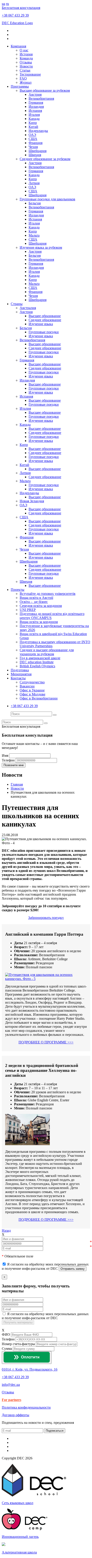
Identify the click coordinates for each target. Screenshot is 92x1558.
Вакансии (27, 686)
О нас (24, 50)
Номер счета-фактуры (18, 1344)
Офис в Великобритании (39, 698)
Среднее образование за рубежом (45, 159)
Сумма (7, 1348)
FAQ (23, 78)
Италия (34, 115)
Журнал (25, 82)
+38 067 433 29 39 (15, 15)
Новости (26, 66)
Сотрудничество (32, 682)
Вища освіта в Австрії (36, 598)
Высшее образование (45, 316)
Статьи (25, 70)
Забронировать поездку (46, 918)
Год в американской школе (40, 658)
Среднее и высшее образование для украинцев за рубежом (47, 652)
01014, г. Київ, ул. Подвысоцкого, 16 (29, 1369)
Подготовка (20, 670)
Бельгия (35, 203)
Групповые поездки (44, 332)
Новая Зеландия (32, 501)
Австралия (28, 308)
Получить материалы (18, 1322)
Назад (6, 1230)
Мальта (34, 235)
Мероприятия (21, 674)
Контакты (18, 678)
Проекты (17, 589)
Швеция (35, 155)
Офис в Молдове (32, 694)
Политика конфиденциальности (26, 1407)
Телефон (8, 1339)
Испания (35, 110)
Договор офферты (15, 1415)
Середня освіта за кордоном (41, 606)
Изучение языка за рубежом (41, 247)
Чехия (33, 147)
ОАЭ (32, 135)
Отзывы (26, 62)
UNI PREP (28, 610)
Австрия (35, 94)
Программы (20, 86)
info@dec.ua (11, 1384)
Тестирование (30, 74)
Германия (36, 102)
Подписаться (54, 1430)
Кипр (33, 123)
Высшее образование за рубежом (45, 90)
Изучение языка (41, 324)
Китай (33, 127)
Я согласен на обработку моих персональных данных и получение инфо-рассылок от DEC (45, 1316)
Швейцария (37, 151)
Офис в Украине (32, 690)
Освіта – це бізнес (34, 602)
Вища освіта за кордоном (39, 622)
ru (7, 4)
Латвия (34, 183)
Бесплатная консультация (21, 8)
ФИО (6, 1334)
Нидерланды (38, 131)
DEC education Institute (37, 662)
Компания (18, 46)
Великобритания (41, 98)
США (33, 139)
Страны (17, 304)
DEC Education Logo (17, 23)
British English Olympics (37, 666)
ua (3, 4)
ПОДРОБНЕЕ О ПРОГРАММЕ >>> (46, 1042)
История (26, 54)
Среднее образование (45, 320)
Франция (35, 143)
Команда (26, 58)
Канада (34, 119)
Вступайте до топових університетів (47, 594)
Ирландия (36, 106)
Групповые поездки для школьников (47, 199)
